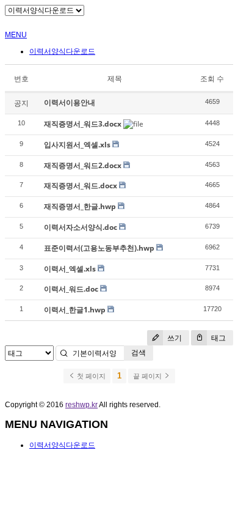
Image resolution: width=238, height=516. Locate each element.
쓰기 (173, 338)
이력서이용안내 (69, 102)
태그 (217, 338)
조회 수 (212, 78)
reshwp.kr (81, 404)
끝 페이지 (148, 376)
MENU (16, 35)
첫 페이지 (90, 376)
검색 (138, 352)
